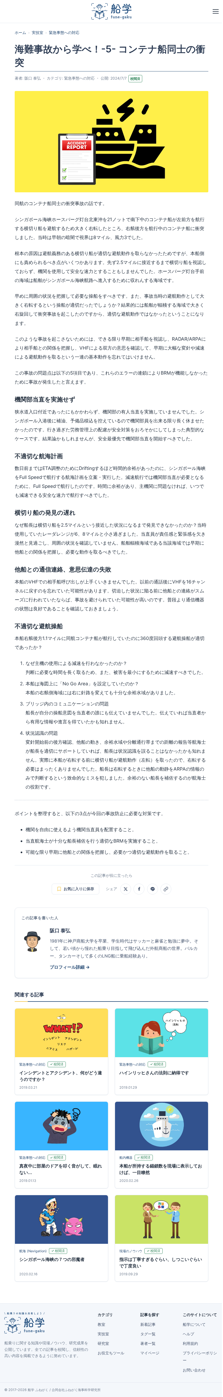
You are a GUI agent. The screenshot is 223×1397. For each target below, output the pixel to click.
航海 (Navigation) (33, 1251)
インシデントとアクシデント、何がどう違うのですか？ (60, 1076)
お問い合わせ (194, 1370)
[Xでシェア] (125, 889)
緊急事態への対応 (64, 32)
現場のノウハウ (130, 1251)
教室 (101, 1324)
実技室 (37, 32)
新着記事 (148, 1324)
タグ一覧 (148, 1334)
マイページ (149, 1353)
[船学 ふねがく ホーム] (111, 11)
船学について (194, 1324)
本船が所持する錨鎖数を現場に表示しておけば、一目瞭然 (160, 1169)
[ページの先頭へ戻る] (210, 1387)
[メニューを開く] (215, 11)
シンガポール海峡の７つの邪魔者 (52, 1259)
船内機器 (125, 1158)
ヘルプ (188, 1334)
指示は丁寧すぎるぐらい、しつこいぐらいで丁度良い (160, 1263)
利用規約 (190, 1343)
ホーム (20, 32)
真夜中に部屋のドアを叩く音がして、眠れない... (60, 1169)
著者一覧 (148, 1343)
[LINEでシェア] (152, 889)
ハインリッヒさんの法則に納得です (154, 1072)
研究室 (103, 1343)
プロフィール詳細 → (70, 967)
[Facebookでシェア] (139, 889)
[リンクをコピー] (165, 889)
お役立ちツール (111, 1353)
